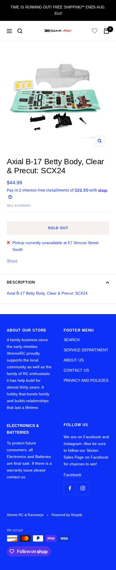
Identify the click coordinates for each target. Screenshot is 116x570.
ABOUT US (74, 360)
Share (12, 260)
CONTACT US (76, 370)
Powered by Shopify (67, 515)
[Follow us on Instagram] (82, 488)
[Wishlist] (94, 31)
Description (21, 282)
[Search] (20, 31)
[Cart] (106, 31)
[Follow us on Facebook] (70, 488)
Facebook (72, 474)
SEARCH (72, 339)
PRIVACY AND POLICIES (86, 380)
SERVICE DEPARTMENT (86, 350)
